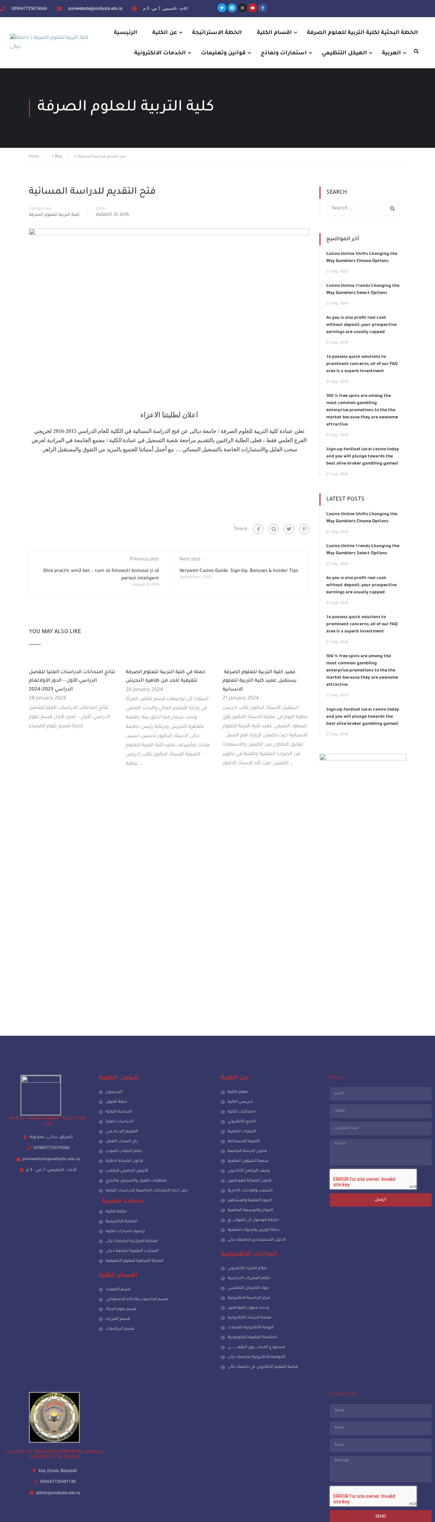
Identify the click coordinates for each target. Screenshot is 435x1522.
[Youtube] (252, 7)
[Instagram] (242, 7)
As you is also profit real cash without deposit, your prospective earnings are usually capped (361, 325)
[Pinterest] (304, 529)
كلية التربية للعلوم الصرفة (54, 215)
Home (34, 157)
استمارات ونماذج (284, 53)
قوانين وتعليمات (223, 53)
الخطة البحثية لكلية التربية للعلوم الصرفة (362, 33)
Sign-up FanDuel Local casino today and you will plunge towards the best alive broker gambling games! (362, 456)
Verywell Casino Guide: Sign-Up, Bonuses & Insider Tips (238, 571)
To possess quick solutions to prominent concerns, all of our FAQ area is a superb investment (362, 364)
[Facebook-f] (262, 7)
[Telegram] (232, 7)
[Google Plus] (273, 529)
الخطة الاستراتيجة (217, 33)
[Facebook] (258, 529)
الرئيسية (125, 33)
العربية (391, 53)
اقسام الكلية (274, 33)
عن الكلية (164, 33)
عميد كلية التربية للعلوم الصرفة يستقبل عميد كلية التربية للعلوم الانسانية (260, 681)
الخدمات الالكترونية (160, 53)
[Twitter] (222, 7)
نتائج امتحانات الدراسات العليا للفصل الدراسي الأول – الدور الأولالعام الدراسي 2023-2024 (72, 681)
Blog (58, 157)
